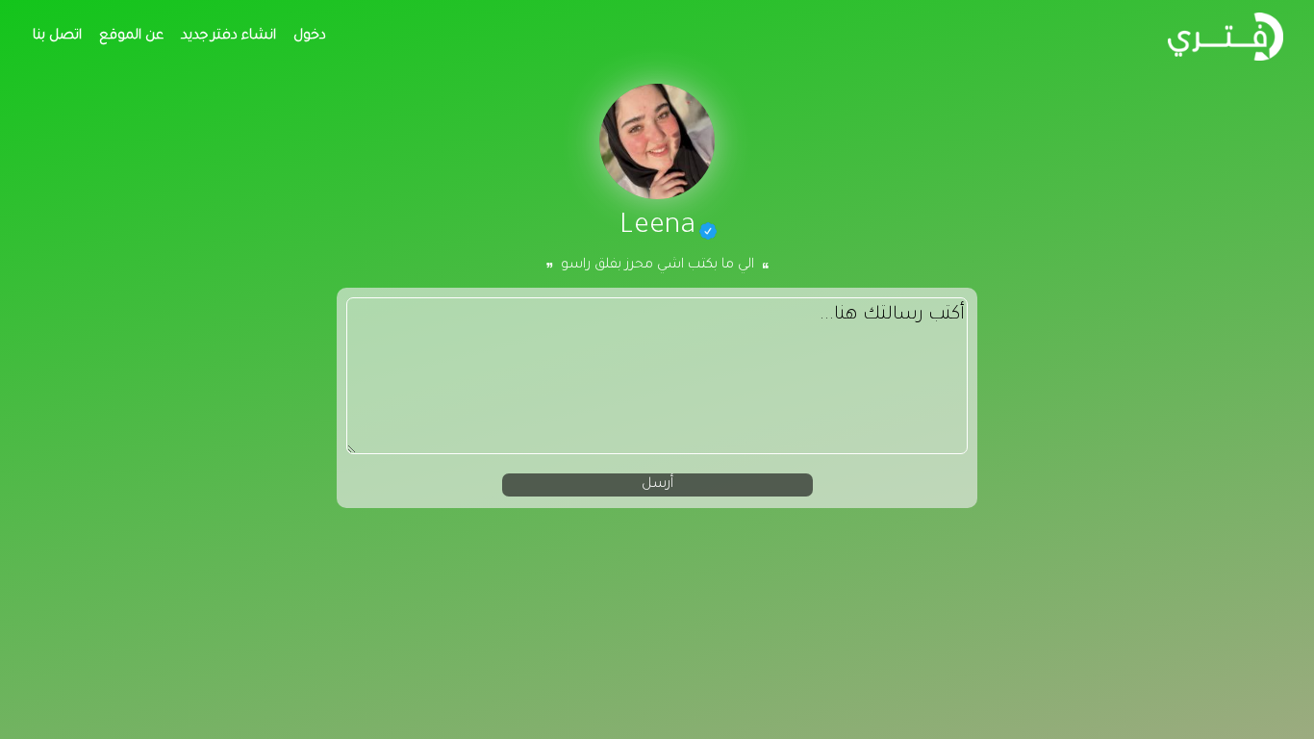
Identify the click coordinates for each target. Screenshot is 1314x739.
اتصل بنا (57, 36)
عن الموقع (131, 36)
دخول (309, 36)
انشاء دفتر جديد (228, 36)
